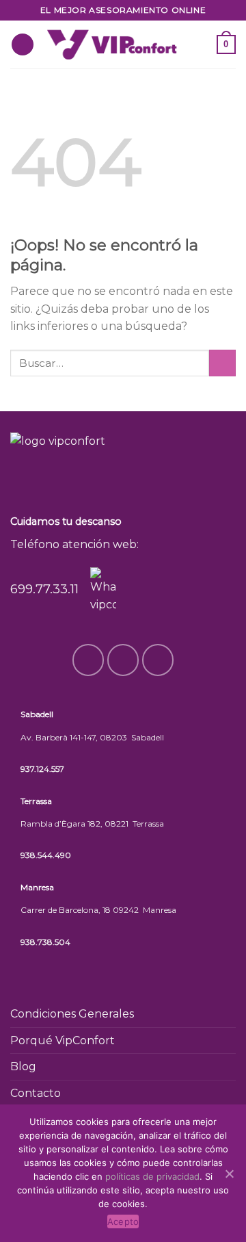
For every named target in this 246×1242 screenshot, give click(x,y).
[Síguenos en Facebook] (198, 35)
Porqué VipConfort (62, 1040)
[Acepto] (229, 1173)
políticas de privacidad (152, 1176)
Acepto (123, 1221)
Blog (23, 1066)
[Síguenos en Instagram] (198, 53)
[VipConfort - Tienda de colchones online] (111, 44)
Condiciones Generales (72, 1013)
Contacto (35, 1093)
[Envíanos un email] (158, 660)
